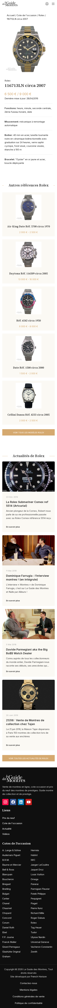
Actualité (6, 828)
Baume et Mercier (11, 864)
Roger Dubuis (38, 917)
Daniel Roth (8, 927)
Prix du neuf (8, 818)
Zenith (34, 951)
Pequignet (36, 898)
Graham (6, 956)
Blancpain (7, 874)
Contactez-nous (28, 983)
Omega (34, 879)
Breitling (6, 888)
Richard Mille (37, 913)
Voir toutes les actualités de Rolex (28, 758)
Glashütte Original (11, 951)
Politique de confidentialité (28, 1003)
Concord (6, 917)
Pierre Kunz (37, 908)
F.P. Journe (8, 937)
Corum (5, 922)
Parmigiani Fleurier (40, 888)
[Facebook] (13, 802)
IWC (33, 860)
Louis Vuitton (37, 874)
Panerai (34, 884)
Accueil (11, 15)
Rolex (41, 15)
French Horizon (39, 976)
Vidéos (6, 834)
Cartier (5, 898)
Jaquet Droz (37, 869)
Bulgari (5, 893)
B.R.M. (5, 860)
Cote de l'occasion (26, 15)
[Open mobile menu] (53, 4)
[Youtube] (29, 802)
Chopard (6, 913)
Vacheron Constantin (41, 946)
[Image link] (13, 778)
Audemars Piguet (11, 855)
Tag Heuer (36, 927)
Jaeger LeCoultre (40, 864)
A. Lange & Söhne (11, 850)
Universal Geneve (40, 942)
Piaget (34, 903)
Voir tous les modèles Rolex (28, 432)
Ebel (4, 932)
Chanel (5, 903)
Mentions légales (28, 989)
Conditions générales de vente (29, 996)
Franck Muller (9, 942)
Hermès (35, 850)
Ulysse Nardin (38, 937)
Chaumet (7, 908)
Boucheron (8, 879)
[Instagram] (5, 802)
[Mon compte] (47, 4)
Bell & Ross (8, 869)
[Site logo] (9, 3)
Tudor (34, 932)
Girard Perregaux (11, 946)
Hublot (34, 855)
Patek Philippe (38, 893)
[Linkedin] (21, 802)
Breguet (6, 884)
